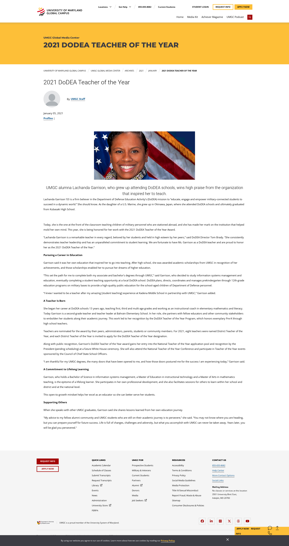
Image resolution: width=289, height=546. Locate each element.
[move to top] (277, 528)
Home (179, 17)
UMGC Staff (78, 99)
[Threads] (239, 519)
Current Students (166, 7)
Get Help (123, 7)
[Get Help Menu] (130, 7)
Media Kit (192, 17)
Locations (103, 7)
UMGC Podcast (235, 17)
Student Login (200, 7)
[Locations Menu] (110, 7)
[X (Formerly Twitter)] (230, 519)
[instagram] (221, 519)
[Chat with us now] (269, 528)
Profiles (48, 118)
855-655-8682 (144, 7)
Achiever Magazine (212, 17)
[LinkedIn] (212, 519)
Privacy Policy (168, 540)
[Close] (227, 540)
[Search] (249, 17)
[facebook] (203, 519)
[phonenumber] (269, 533)
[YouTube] (248, 519)
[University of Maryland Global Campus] (60, 12)
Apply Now (243, 528)
